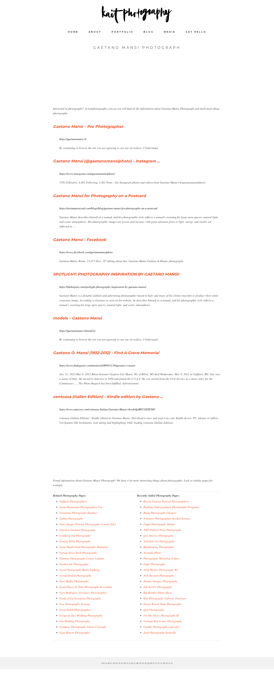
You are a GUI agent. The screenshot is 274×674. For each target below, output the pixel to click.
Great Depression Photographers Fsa (80, 507)
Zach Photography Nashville (159, 632)
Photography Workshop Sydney (161, 558)
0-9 (103, 663)
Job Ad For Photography (157, 587)
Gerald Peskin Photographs (75, 575)
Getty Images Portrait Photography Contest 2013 (87, 524)
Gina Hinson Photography (74, 632)
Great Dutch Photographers (75, 610)
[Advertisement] (137, 84)
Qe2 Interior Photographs (158, 535)
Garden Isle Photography (73, 564)
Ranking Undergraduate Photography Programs (171, 507)
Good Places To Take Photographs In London (85, 587)
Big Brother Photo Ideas (157, 592)
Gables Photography (71, 518)
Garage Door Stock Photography (78, 553)
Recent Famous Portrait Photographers (166, 501)
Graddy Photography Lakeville (161, 627)
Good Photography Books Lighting (79, 570)
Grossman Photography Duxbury (78, 513)
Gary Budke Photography (74, 581)
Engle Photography (154, 564)
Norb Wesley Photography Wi (160, 570)
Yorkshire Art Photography (158, 541)
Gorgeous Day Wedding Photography (80, 615)
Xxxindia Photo (152, 553)
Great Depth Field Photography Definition (83, 547)
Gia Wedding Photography (74, 621)
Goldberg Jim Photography (75, 535)
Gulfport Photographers (73, 501)
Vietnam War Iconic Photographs (162, 621)
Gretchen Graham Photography (77, 530)
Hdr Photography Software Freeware (164, 598)
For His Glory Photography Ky (161, 615)
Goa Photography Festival (74, 604)
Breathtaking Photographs (158, 547)
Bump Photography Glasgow (160, 513)
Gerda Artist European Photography (80, 598)
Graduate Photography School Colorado (82, 627)
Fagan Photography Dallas (159, 524)
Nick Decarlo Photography (158, 575)
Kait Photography (137, 15)
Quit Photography (153, 610)
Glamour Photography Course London (81, 558)
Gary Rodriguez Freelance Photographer (83, 592)
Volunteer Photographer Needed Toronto (166, 518)
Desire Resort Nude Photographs (162, 604)
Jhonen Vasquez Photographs (160, 581)
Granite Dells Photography (75, 541)
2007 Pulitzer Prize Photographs (162, 530)
